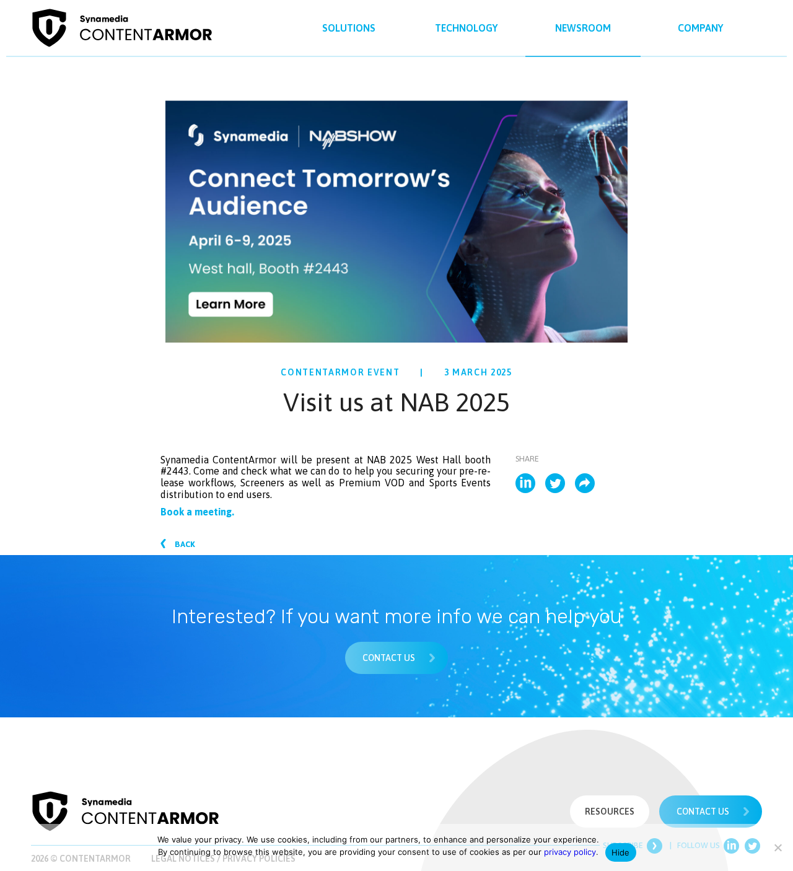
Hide (620, 852)
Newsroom (583, 27)
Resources (609, 811)
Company (700, 27)
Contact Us (389, 658)
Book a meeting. (197, 511)
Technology (466, 27)
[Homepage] (125, 810)
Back (184, 544)
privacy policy (570, 852)
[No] (777, 847)
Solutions (348, 27)
